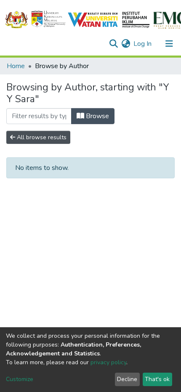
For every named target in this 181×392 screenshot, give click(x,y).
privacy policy (108, 362)
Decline (127, 379)
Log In (142, 43)
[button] (125, 44)
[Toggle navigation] (169, 43)
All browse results (41, 137)
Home (16, 66)
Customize (19, 379)
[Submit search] (113, 44)
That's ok (157, 379)
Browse (96, 116)
